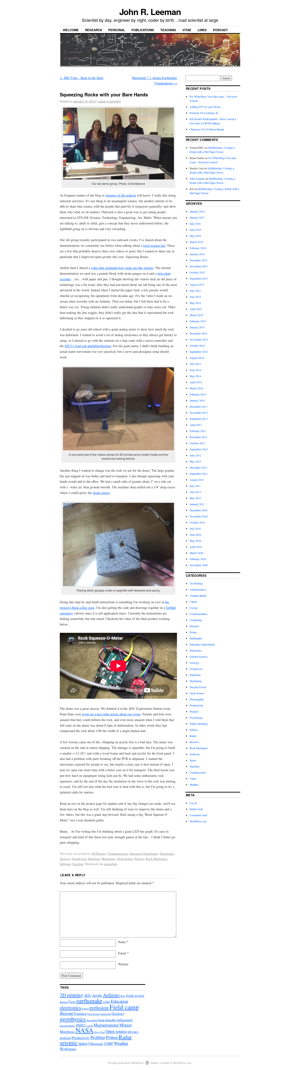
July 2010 (195, 528)
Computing (196, 620)
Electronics (167, 853)
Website (123, 964)
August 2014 (197, 358)
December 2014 (198, 333)
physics (133, 1031)
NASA (84, 1030)
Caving (194, 608)
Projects (140, 859)
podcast (65, 1037)
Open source (116, 1031)
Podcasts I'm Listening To (204, 113)
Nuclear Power (198, 687)
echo (106, 1001)
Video (193, 778)
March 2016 (196, 242)
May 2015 (195, 303)
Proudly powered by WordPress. (126, 1063)
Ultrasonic (95, 1043)
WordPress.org (198, 821)
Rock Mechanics (156, 859)
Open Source (125, 859)
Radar (193, 736)
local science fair (154, 245)
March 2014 (196, 388)
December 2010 (198, 510)
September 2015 (199, 278)
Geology (65, 859)
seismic (69, 1043)
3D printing (71, 994)
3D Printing (98, 853)
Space (193, 760)
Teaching (168, 30)
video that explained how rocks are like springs (122, 268)
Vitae (186, 30)
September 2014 (199, 351)
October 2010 (197, 522)
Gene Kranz (93, 1014)
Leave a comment (109, 101)
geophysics (73, 1019)
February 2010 (198, 559)
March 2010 (196, 553)
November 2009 (199, 565)
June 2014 (195, 370)
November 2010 (199, 516)
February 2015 (198, 321)
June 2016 (195, 229)
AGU (87, 995)
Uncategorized (198, 772)
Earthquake (196, 638)
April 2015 (196, 309)
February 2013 (198, 431)
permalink (110, 864)
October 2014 (197, 345)
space (83, 1043)
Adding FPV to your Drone (205, 107)
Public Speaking (199, 723)
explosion (99, 1007)
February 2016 (198, 248)
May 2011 (195, 498)
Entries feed (196, 809)
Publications (142, 30)
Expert (85, 1008)
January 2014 (197, 400)
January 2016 (197, 254)
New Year (99, 1032)
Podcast (220, 30)
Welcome (71, 30)
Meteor (125, 1025)
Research (93, 30)
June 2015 (195, 297)
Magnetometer (106, 1025)
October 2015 (197, 272)
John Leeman (197, 178)
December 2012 (198, 437)
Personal (116, 30)
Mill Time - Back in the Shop (81, 78)
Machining (108, 859)
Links (202, 30)
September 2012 (199, 449)
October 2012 (197, 443)
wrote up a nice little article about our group (111, 714)
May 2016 (195, 236)
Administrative (198, 589)
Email (123, 953)
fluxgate (66, 1013)
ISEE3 (81, 1025)
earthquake (89, 1001)
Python (194, 730)
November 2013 (199, 412)
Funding (80, 1013)
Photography (197, 699)
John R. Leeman (150, 11)
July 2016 (195, 223)
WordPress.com (182, 1063)
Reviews (194, 742)
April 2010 (196, 547)
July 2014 (195, 364)
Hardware (94, 859)
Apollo (97, 995)
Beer (122, 996)
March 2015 (196, 315)
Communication (117, 853)
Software (65, 864)
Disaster (194, 626)
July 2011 (195, 486)
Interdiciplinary (67, 1025)
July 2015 (195, 290)
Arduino (111, 994)
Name (123, 942)
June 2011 (195, 492)
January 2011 (197, 504)
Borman (64, 1002)
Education (119, 1001)
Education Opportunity (144, 853)
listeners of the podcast (121, 195)
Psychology (196, 717)
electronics (70, 1007)
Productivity (196, 705)
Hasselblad (92, 1020)
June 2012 (195, 455)
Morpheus (67, 1031)
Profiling (97, 1037)
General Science (198, 656)
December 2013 (198, 406)
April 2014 (196, 382)
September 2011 (199, 473)
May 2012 (195, 461)
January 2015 (197, 327)
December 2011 (198, 467)
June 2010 (195, 534)
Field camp (124, 1006)
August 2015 (197, 284)
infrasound (124, 1019)
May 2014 (195, 376)
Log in (193, 803)
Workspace (68, 1048)
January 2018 (197, 211)
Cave (72, 1001)
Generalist (105, 1014)
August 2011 (197, 480)
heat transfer (107, 1019)
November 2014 (199, 339)
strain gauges (101, 492)
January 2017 (197, 217)
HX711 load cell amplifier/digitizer (88, 346)
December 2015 (198, 260)
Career (193, 601)
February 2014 (198, 394)
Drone (193, 632)
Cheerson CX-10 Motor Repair (207, 129)
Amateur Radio (198, 595)
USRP (108, 1043)
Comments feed (198, 815)
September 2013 (199, 419)
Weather (194, 784)
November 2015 (199, 266)
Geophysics (79, 859)
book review (135, 995)
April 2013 (196, 425)
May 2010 (195, 541)
